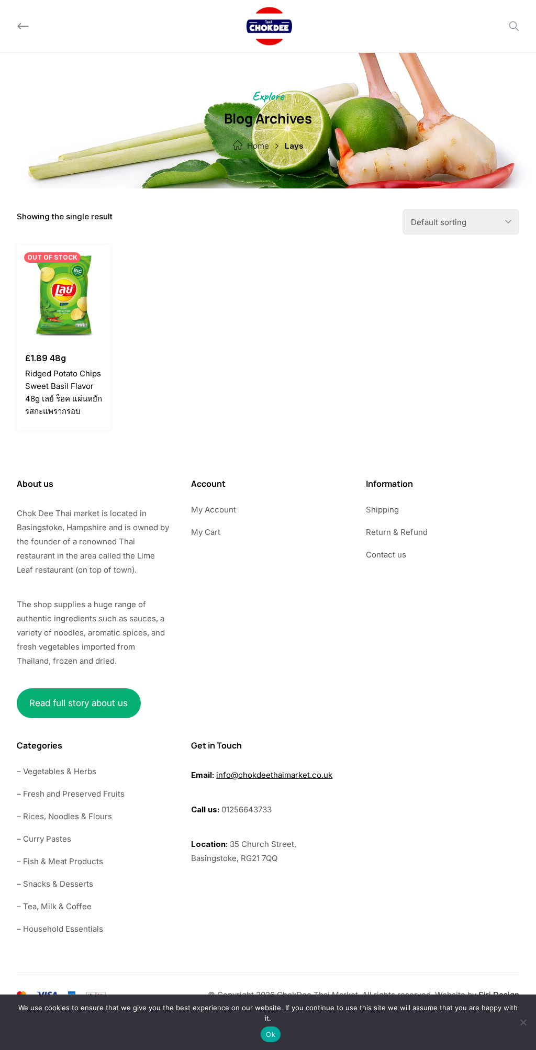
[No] (523, 1022)
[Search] (514, 26)
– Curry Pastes (44, 839)
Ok (270, 1034)
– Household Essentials (60, 929)
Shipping (382, 510)
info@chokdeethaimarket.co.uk (274, 775)
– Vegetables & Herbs (56, 771)
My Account (213, 510)
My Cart (205, 532)
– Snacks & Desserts (55, 884)
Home (258, 146)
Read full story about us (78, 703)
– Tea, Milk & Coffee (54, 906)
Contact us (386, 555)
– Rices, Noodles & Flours (64, 816)
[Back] (23, 26)
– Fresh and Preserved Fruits (71, 794)
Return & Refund (397, 532)
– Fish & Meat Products (60, 861)
